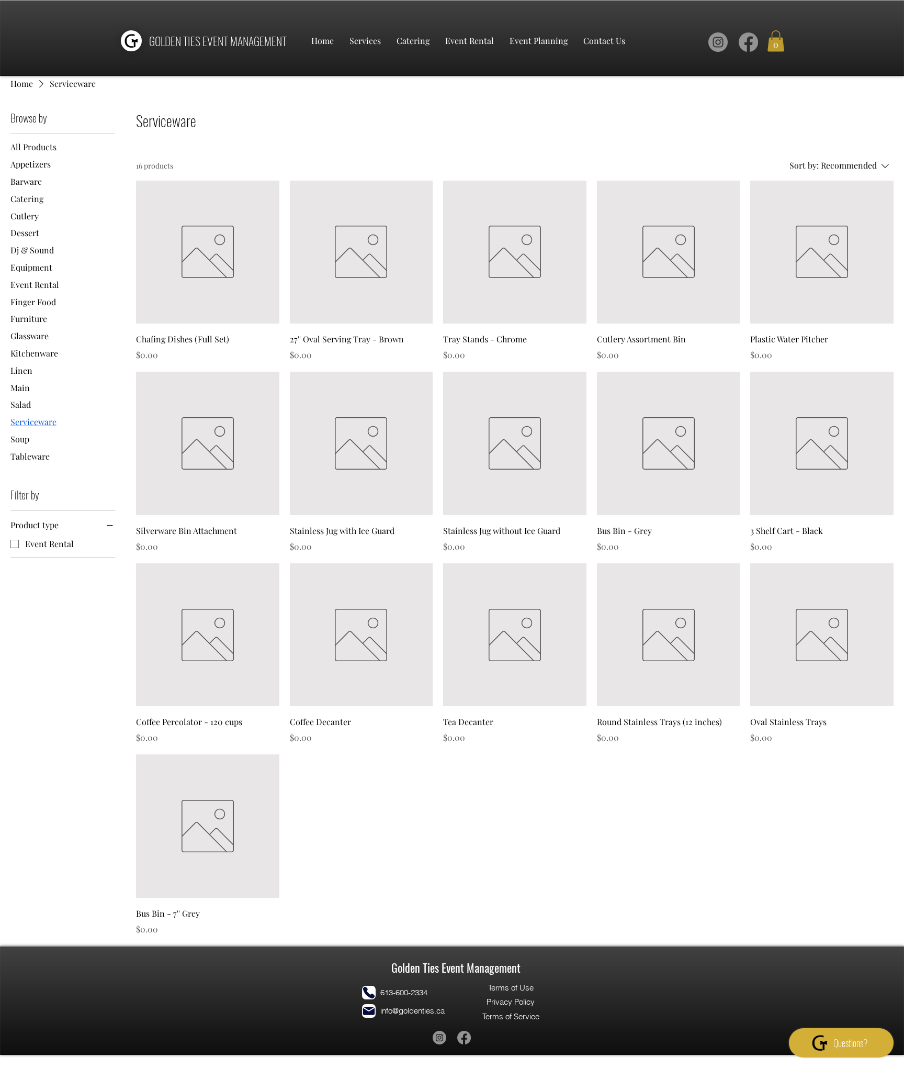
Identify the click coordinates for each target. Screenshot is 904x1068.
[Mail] (369, 1011)
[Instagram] (718, 42)
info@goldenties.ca (412, 1011)
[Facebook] (748, 42)
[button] (776, 41)
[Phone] (369, 992)
